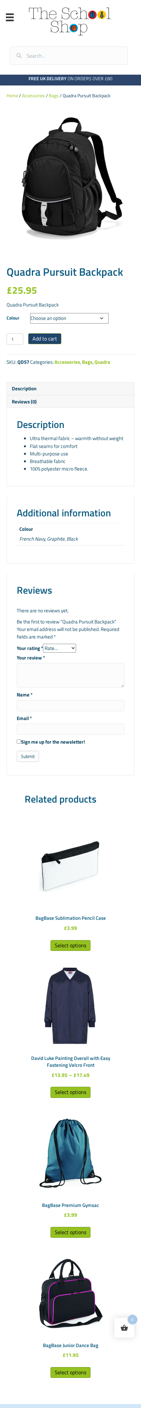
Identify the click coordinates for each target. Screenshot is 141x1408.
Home (12, 95)
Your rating (30, 648)
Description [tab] (24, 388)
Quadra (102, 362)
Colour (13, 317)
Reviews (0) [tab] (24, 401)
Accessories (33, 95)
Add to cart (44, 339)
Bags (54, 95)
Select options (70, 945)
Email (24, 718)
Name (24, 694)
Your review (31, 657)
